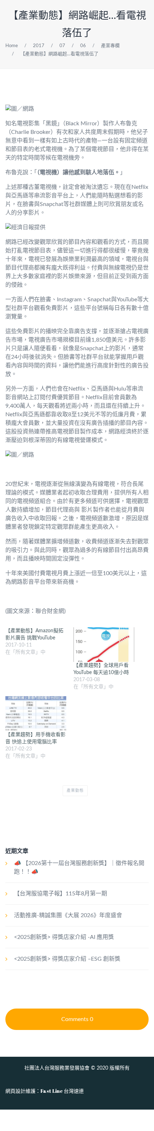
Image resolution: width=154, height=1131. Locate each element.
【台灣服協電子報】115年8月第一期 (60, 893)
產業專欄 (110, 46)
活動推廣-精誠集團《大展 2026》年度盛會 (68, 915)
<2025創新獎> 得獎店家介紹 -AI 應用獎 (64, 937)
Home (11, 46)
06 (83, 46)
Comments (77, 1019)
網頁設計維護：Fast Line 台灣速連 (44, 1090)
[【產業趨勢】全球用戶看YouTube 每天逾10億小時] (103, 644)
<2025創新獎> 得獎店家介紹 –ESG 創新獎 (67, 959)
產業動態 (75, 791)
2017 (38, 46)
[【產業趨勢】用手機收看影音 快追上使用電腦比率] (35, 713)
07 (62, 46)
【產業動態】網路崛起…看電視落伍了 (59, 54)
